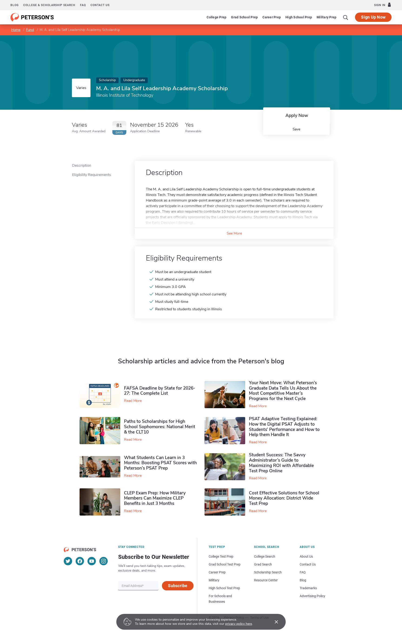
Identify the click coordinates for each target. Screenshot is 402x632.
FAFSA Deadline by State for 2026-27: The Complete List (159, 391)
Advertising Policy (312, 596)
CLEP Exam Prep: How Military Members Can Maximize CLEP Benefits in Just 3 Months (155, 498)
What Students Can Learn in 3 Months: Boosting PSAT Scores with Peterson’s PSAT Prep (160, 463)
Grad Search (263, 564)
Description (81, 165)
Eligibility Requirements (91, 174)
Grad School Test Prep (225, 564)
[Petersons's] (32, 17)
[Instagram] (103, 561)
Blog (14, 5)
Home (15, 29)
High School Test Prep (224, 588)
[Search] (345, 17)
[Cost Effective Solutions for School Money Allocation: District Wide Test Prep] (226, 502)
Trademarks (308, 588)
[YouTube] (91, 561)
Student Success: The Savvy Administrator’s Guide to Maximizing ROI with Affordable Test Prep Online (281, 463)
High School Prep (298, 17)
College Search (264, 556)
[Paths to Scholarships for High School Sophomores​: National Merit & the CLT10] (102, 430)
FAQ (83, 5)
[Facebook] (80, 561)
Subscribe (177, 585)
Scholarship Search (268, 572)
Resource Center (266, 580)
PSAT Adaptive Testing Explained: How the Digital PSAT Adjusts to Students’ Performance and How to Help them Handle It (284, 427)
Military (214, 580)
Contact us (100, 5)
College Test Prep (221, 556)
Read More (133, 400)
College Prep (216, 17)
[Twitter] (68, 561)
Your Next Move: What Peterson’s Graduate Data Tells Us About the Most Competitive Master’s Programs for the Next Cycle (283, 391)
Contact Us (308, 564)
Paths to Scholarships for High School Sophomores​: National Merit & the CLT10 (159, 426)
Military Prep (326, 17)
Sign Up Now (373, 17)
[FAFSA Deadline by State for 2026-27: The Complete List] (102, 394)
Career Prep (271, 17)
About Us (306, 556)
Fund (30, 29)
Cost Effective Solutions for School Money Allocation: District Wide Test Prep (284, 498)
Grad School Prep (244, 17)
